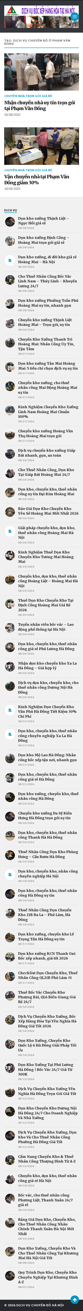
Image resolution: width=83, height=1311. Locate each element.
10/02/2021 (12, 188)
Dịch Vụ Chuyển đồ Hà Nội (40, 1305)
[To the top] (74, 1299)
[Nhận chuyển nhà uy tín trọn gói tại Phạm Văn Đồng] (41, 72)
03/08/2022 (12, 114)
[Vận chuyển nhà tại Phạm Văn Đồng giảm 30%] (41, 146)
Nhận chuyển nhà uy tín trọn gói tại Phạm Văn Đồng (39, 106)
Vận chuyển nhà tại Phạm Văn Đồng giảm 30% (36, 180)
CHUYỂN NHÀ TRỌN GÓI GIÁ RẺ (28, 96)
